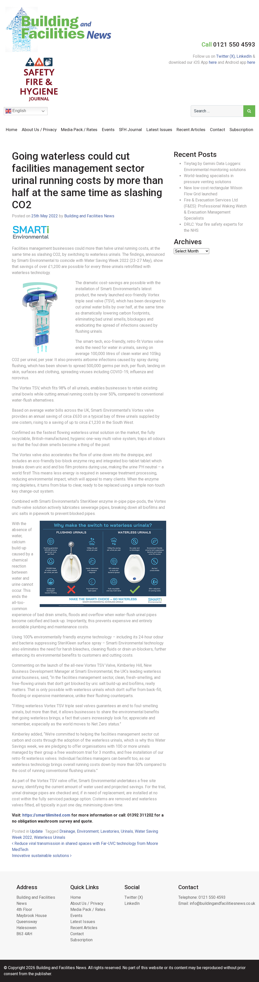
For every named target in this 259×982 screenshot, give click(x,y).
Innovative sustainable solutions (41, 855)
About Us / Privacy (39, 129)
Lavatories (109, 831)
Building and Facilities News (89, 216)
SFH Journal (130, 129)
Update (36, 831)
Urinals (127, 831)
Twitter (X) (133, 897)
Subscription (241, 129)
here (213, 62)
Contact (217, 129)
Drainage (67, 831)
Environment (88, 831)
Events (108, 129)
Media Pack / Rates (79, 129)
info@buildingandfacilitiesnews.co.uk (222, 903)
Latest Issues (159, 129)
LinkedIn (244, 56)
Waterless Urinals (49, 837)
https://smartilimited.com (46, 815)
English (18, 111)
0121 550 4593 (212, 897)
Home (11, 129)
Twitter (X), (226, 56)
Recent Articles (191, 129)
